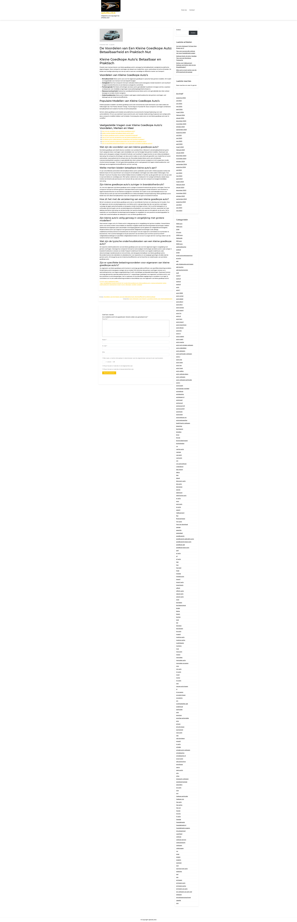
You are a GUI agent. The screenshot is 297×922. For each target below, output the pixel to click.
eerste (178, 490)
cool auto (179, 458)
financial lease (180, 518)
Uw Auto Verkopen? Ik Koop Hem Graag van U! (186, 47)
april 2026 (179, 109)
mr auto (178, 680)
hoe (177, 565)
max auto (179, 651)
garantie (178, 530)
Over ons (184, 10)
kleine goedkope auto (133, 283)
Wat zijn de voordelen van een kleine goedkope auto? (118, 131)
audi (177, 273)
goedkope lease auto (182, 547)
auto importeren (181, 325)
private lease (180, 727)
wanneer (179, 863)
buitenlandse (180, 443)
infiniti (178, 588)
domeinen (179, 487)
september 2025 (181, 129)
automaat (179, 400)
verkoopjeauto (180, 842)
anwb (178, 252)
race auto (179, 732)
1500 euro (179, 226)
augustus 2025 (181, 132)
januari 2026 (180, 118)
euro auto (179, 504)
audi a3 (178, 278)
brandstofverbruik (116, 283)
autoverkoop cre (181, 417)
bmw (177, 435)
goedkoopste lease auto (183, 542)
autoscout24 (180, 409)
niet (177, 683)
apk (177, 261)
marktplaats (180, 643)
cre (177, 461)
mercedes (179, 657)
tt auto (178, 816)
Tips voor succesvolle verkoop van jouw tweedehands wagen (185, 52)
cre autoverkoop (181, 463)
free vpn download (182, 524)
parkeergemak (113, 284)
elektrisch (179, 492)
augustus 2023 (181, 202)
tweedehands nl (181, 825)
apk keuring (179, 267)
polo (177, 712)
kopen (178, 614)
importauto (179, 585)
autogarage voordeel (182, 388)
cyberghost (179, 466)
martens (179, 646)
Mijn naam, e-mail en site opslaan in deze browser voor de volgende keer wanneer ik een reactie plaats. (133, 358)
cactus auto (180, 449)
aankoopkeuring (181, 247)
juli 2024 (179, 170)
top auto (179, 802)
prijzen (178, 724)
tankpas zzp (180, 799)
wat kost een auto (182, 868)
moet (178, 675)
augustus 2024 (181, 167)
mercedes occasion (182, 663)
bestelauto (179, 429)
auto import (180, 322)
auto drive (179, 304)
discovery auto (181, 481)
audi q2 (178, 281)
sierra (178, 767)
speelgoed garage (181, 782)
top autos (179, 805)
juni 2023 (179, 207)
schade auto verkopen (183, 750)
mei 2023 (179, 210)
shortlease (179, 764)
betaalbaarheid (107, 283)
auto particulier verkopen (184, 354)
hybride (178, 573)
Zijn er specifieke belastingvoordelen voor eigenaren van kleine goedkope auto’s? (127, 143)
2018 (177, 229)
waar (177, 854)
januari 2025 (180, 153)
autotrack (179, 411)
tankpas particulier (182, 796)
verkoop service (181, 839)
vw (177, 851)
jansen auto (180, 596)
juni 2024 (179, 173)
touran (178, 810)
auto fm (178, 313)
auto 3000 (179, 293)
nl (176, 689)
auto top (179, 365)
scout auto (179, 758)
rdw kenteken (180, 738)
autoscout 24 (180, 406)
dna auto (179, 484)
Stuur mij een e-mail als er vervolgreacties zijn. (118, 366)
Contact (192, 10)
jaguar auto (179, 594)
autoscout (179, 403)
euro (177, 501)
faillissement (180, 513)
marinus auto (180, 637)
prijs (177, 721)
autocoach (179, 385)
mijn (177, 666)
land (177, 620)
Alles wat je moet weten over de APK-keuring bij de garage (186, 71)
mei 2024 (179, 176)
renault (119, 284)
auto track (179, 368)
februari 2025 (180, 150)
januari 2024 (180, 187)
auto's (106, 281)
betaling (178, 432)
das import (179, 469)
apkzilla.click (108, 13)
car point (179, 455)
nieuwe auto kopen (182, 686)
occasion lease (180, 695)
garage (178, 527)
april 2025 (179, 144)
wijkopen (179, 894)
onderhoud (179, 706)
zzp (177, 903)
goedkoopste (111, 281)
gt (177, 556)
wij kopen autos (181, 886)
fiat (122, 283)
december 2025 (181, 121)
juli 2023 (179, 205)
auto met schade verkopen (184, 345)
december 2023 (181, 190)
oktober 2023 (180, 196)
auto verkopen (180, 377)
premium (179, 715)
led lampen (179, 628)
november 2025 (181, 124)
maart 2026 (180, 112)
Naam (104, 339)
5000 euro (179, 244)
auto (177, 287)
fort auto (179, 521)
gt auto (178, 559)
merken (164, 283)
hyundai (126, 283)
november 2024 (181, 158)
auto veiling (179, 371)
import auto (180, 582)
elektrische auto (181, 495)
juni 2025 (179, 138)
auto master (180, 342)
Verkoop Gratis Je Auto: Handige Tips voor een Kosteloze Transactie (186, 58)
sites (177, 776)
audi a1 (178, 275)
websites (179, 871)
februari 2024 (180, 184)
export (178, 510)
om (177, 701)
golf (177, 550)
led (177, 623)
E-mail (104, 346)
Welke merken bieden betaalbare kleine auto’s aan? (118, 133)
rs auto (178, 744)
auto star (179, 359)
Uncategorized (180, 831)
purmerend (179, 729)
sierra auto (179, 770)
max (177, 649)
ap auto (178, 258)
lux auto (178, 631)
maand (178, 634)
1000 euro (179, 223)
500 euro (179, 241)
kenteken (179, 602)
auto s (178, 356)
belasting (179, 426)
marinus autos (180, 640)
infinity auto (180, 591)
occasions (179, 698)
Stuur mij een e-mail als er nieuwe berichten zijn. (118, 369)
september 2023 (181, 199)
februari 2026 (180, 115)
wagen (178, 857)
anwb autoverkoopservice (184, 255)
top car (178, 808)
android (178, 250)
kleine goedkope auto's (145, 283)
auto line (179, 330)
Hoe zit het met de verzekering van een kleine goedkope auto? (121, 137)
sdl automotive (181, 761)
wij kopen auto (180, 883)
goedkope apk (180, 544)
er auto (178, 498)
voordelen (134, 284)
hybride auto (180, 576)
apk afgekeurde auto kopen (184, 264)
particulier (179, 709)
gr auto (178, 553)
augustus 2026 (181, 98)
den (177, 475)
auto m (178, 333)
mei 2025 (179, 141)
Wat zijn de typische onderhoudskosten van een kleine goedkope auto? (124, 141)
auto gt (178, 316)
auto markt (179, 339)
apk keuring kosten (182, 270)
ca (177, 446)
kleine (116, 281)
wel (177, 874)
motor (178, 677)
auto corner (179, 296)
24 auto (178, 232)
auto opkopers (180, 351)
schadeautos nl (181, 756)
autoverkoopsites (181, 420)
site (177, 773)
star (177, 790)
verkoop (178, 837)
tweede (178, 819)
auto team (179, 362)
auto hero (179, 319)
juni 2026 (179, 103)
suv (177, 793)
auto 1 (178, 290)
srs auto (178, 787)
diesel (178, 478)
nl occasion (179, 692)
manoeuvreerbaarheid (156, 283)
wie (177, 877)
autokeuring (180, 394)
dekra (178, 472)
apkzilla (112, 44)
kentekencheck (181, 605)
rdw (177, 735)
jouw (177, 599)
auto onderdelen (181, 348)
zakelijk (178, 900)
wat (177, 865)
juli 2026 (179, 100)
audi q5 (178, 284)
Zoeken (178, 29)
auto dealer (179, 299)
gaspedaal (179, 533)
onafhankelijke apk (182, 704)
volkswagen (128, 284)
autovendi (179, 414)
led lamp (178, 625)
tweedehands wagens (183, 828)
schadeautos (180, 753)
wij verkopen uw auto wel (184, 891)
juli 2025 (179, 135)
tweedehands (180, 822)
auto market (180, 336)
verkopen (179, 845)
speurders (179, 784)
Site (103, 352)
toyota (123, 284)
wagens (178, 860)
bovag (178, 437)
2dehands (179, 238)
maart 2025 (180, 147)
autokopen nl (180, 397)
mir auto (178, 669)
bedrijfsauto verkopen (183, 423)
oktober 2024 (180, 161)
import (178, 579)
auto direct (179, 302)
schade (178, 747)
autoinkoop (179, 391)
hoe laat (178, 568)
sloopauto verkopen (182, 779)
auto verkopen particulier (184, 380)
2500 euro (179, 235)
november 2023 (181, 193)
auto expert (180, 310)
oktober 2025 (180, 126)
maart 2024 (180, 181)
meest (178, 654)
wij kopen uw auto (181, 889)
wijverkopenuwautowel (183, 897)
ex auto (178, 507)
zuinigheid (139, 284)
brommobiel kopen (182, 440)
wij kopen (179, 880)
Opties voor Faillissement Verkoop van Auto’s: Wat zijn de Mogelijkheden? (186, 65)
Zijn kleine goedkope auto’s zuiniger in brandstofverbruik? (120, 135)
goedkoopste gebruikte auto (185, 539)
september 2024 (181, 164)
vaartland (179, 834)
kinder (178, 608)
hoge (177, 570)
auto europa (180, 307)
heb (177, 562)
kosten (178, 617)
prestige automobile (182, 718)
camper (178, 452)
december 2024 (181, 155)
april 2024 (179, 179)
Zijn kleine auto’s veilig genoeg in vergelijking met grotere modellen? (123, 139)
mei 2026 (179, 106)
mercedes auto (181, 660)
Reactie (105, 319)
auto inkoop (180, 328)
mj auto (178, 672)
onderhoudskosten (104, 284)
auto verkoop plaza (182, 374)
